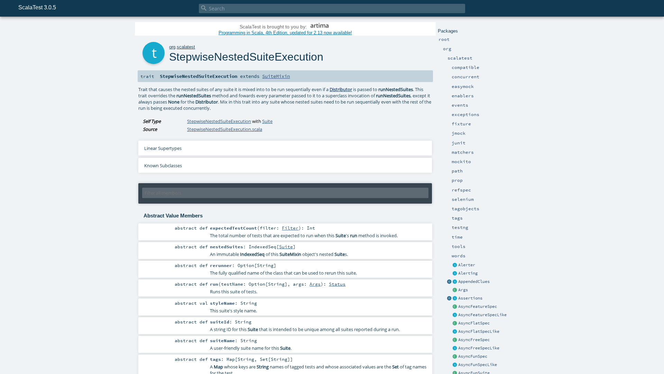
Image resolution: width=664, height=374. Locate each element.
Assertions (470, 298)
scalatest (186, 47)
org (172, 47)
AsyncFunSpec (472, 356)
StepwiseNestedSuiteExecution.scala (224, 129)
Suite (267, 121)
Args (463, 289)
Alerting (468, 273)
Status (337, 284)
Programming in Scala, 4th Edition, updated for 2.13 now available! (285, 32)
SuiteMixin (276, 76)
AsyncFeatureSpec (477, 306)
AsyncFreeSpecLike (478, 348)
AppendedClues (474, 281)
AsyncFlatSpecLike (478, 331)
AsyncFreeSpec (474, 339)
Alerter (466, 264)
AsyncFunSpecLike (477, 364)
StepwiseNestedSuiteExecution (219, 121)
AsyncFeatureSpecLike (482, 314)
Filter (290, 228)
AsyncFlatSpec (474, 323)
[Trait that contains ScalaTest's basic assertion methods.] (455, 298)
